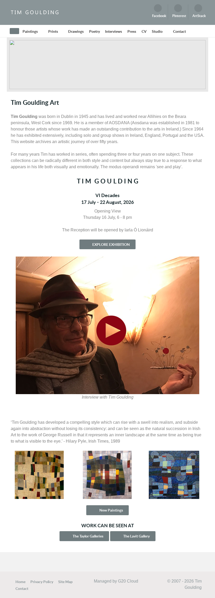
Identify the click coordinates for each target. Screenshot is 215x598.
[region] (107, 64)
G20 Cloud (128, 581)
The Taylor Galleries (87, 536)
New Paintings (111, 510)
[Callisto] (34, 12)
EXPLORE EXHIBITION (111, 244)
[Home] (14, 31)
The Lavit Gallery (136, 536)
